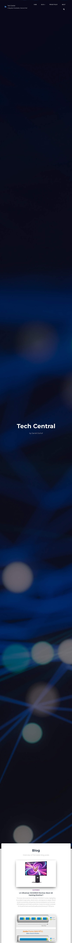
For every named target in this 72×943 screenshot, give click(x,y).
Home (35, 4)
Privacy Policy (53, 4)
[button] (44, 4)
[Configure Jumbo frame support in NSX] (36, 928)
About (63, 4)
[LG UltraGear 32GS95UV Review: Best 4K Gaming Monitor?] (36, 873)
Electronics (36, 890)
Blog (42, 4)
